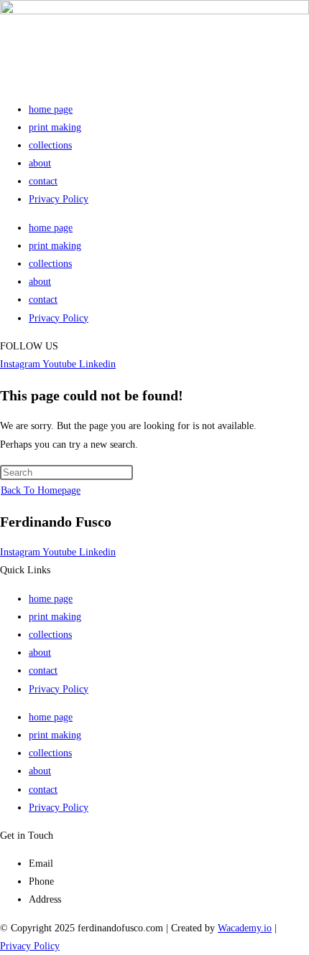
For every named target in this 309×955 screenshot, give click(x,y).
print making (55, 127)
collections (50, 145)
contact (43, 181)
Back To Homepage (40, 490)
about (40, 163)
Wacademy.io (245, 928)
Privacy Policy (58, 199)
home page (51, 109)
